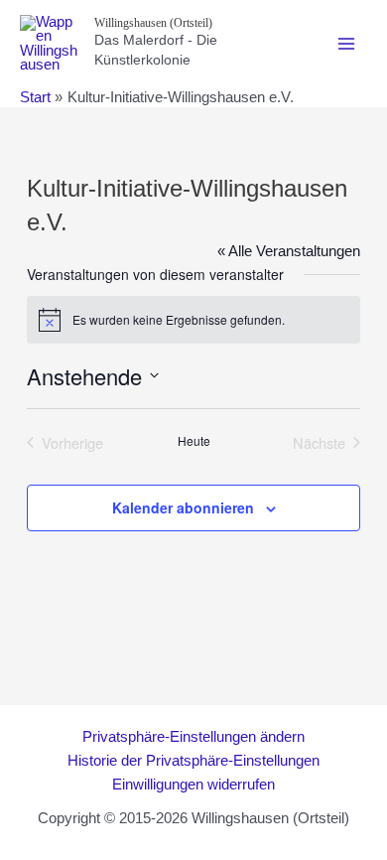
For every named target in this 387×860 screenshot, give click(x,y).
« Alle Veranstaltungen (288, 251)
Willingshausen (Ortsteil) (153, 23)
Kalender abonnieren (183, 507)
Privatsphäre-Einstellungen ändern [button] (193, 737)
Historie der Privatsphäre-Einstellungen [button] (193, 761)
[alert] (193, 320)
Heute (194, 441)
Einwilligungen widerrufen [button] (193, 784)
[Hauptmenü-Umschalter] (346, 44)
